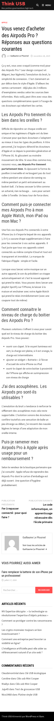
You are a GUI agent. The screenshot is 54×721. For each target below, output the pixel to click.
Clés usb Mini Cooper (28, 678)
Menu (48, 5)
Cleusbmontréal (10, 673)
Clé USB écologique (35, 673)
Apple (4, 22)
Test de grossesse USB (27, 689)
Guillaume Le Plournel (19, 56)
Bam (41, 716)
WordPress (31, 716)
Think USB (13, 3)
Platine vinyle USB (27, 694)
